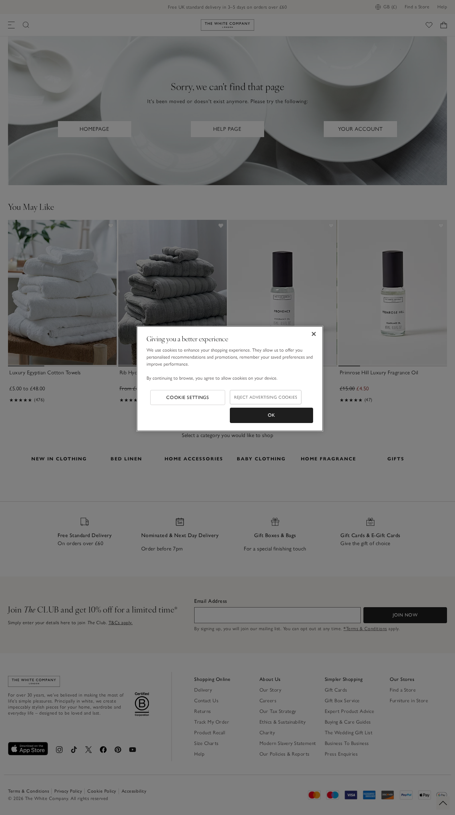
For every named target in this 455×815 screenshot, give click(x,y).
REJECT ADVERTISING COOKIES (265, 397)
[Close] (313, 334)
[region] (230, 378)
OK (271, 415)
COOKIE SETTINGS (187, 397)
